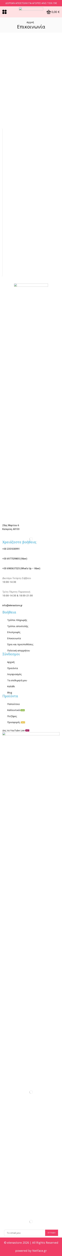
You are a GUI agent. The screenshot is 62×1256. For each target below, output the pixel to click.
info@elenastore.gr (12, 605)
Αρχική (30, 22)
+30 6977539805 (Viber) (14, 558)
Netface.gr (39, 1251)
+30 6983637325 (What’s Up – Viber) (21, 568)
